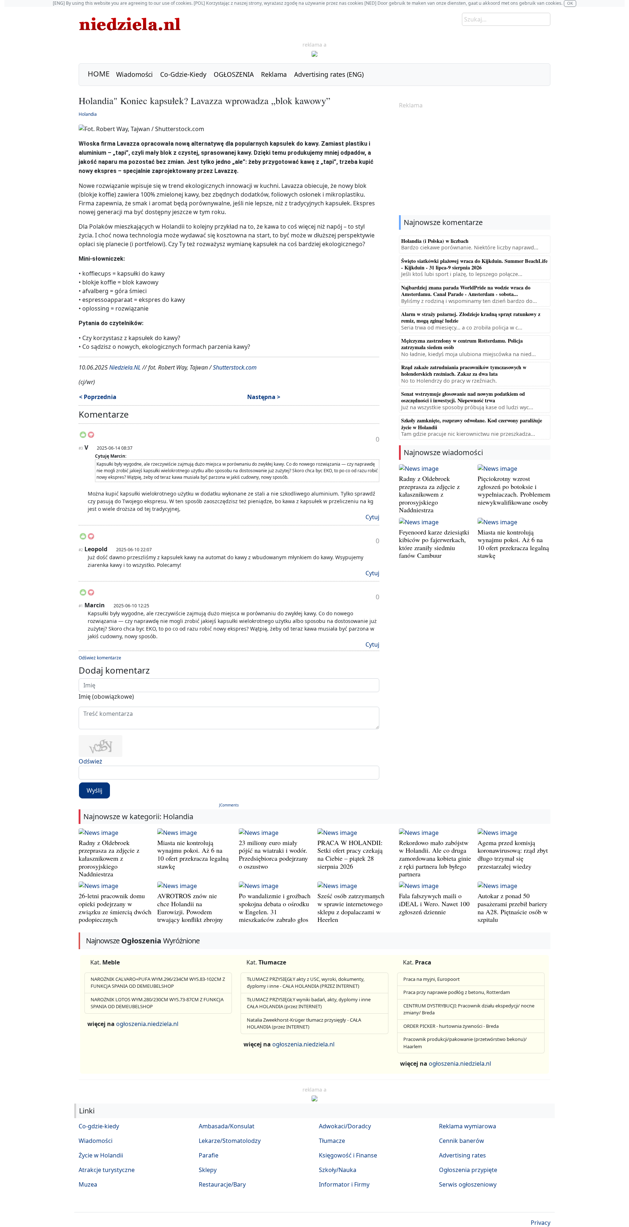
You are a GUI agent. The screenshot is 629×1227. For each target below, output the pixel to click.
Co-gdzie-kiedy (99, 1126)
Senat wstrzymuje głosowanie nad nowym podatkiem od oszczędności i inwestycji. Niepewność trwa (463, 397)
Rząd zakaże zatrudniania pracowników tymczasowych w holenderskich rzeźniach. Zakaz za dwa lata (463, 370)
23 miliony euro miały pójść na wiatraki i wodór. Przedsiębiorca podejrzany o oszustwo (273, 854)
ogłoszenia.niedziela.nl (147, 1024)
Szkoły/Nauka (337, 1170)
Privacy (540, 1223)
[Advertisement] (474, 163)
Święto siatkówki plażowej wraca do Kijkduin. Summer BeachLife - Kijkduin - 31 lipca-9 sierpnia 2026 (474, 264)
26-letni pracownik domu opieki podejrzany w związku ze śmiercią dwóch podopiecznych (115, 907)
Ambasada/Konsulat (226, 1126)
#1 (81, 605)
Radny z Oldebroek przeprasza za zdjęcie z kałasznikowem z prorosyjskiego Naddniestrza (429, 494)
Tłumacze (332, 1141)
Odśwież (90, 761)
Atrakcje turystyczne (107, 1170)
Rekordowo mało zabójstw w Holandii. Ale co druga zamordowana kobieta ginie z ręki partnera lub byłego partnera (435, 858)
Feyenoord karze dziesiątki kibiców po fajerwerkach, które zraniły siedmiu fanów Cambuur (434, 544)
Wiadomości (134, 74)
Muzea (88, 1184)
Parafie (208, 1155)
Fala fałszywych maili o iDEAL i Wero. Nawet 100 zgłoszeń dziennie (434, 903)
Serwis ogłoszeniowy (468, 1184)
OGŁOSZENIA (234, 74)
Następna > (263, 397)
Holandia (88, 114)
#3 (81, 448)
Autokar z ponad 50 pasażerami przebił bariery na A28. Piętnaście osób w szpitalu (513, 907)
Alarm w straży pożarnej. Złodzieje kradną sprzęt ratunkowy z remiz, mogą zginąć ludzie (470, 317)
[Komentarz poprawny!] (83, 437)
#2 (81, 549)
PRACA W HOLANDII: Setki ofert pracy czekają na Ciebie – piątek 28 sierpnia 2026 (350, 854)
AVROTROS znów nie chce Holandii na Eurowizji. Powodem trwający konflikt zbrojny (190, 907)
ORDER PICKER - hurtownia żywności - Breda (451, 1026)
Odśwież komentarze (100, 658)
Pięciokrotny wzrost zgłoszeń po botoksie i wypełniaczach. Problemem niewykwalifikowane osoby (514, 490)
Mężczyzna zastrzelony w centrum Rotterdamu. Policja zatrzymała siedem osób (462, 344)
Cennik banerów (461, 1141)
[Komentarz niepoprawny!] (91, 437)
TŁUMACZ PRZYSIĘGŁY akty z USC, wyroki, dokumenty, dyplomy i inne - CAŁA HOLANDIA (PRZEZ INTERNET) (305, 983)
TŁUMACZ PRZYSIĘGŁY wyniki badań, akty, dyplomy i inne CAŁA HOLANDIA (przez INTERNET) (309, 1003)
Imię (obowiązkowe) (106, 697)
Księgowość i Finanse (348, 1155)
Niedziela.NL (125, 367)
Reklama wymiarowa (467, 1126)
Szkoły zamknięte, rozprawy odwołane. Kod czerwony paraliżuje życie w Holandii (471, 424)
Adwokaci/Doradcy (345, 1126)
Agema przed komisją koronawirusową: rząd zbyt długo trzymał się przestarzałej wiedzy (513, 854)
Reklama (274, 74)
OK (570, 3)
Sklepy (208, 1170)
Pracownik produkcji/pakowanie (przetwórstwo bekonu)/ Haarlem (465, 1043)
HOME (99, 74)
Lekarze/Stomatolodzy (230, 1141)
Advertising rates (462, 1155)
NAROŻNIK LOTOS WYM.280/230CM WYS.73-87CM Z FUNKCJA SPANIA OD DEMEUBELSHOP (157, 1003)
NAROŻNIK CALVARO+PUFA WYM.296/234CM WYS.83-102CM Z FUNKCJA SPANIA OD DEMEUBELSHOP (158, 983)
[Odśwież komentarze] (129, 416)
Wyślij (94, 790)
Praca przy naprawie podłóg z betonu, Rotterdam (456, 992)
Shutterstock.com (235, 367)
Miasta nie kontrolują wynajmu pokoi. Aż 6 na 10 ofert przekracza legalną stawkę (513, 544)
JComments (229, 805)
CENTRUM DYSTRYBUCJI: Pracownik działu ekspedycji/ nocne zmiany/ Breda (468, 1009)
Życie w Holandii (101, 1155)
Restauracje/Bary (222, 1184)
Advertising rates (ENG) (329, 74)
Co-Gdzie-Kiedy (183, 74)
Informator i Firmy (344, 1184)
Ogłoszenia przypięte (468, 1170)
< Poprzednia (97, 397)
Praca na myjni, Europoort (431, 979)
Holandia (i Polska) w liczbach (434, 241)
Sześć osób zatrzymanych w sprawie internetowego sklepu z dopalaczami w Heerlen (350, 907)
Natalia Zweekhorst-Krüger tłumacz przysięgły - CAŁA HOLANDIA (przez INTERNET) (304, 1023)
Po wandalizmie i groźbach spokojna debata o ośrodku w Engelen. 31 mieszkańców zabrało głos (274, 907)
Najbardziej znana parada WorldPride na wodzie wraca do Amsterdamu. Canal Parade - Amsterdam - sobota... (465, 291)
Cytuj (372, 517)
